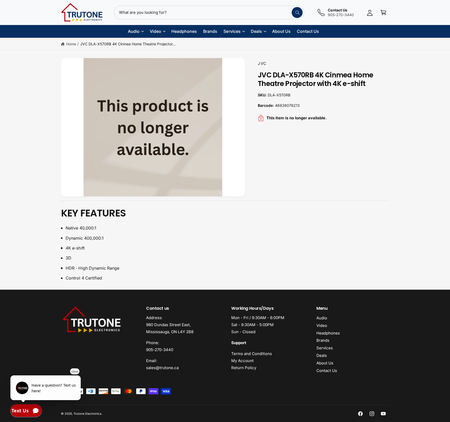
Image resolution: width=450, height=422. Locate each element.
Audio (321, 317)
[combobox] (209, 12)
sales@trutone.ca (162, 367)
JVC (262, 63)
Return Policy (243, 367)
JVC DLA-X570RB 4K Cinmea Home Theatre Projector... (128, 44)
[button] (383, 12)
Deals (321, 355)
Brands (322, 340)
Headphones (328, 333)
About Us (324, 363)
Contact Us (326, 370)
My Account (242, 360)
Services (324, 347)
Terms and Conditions (251, 353)
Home (71, 44)
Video (321, 325)
